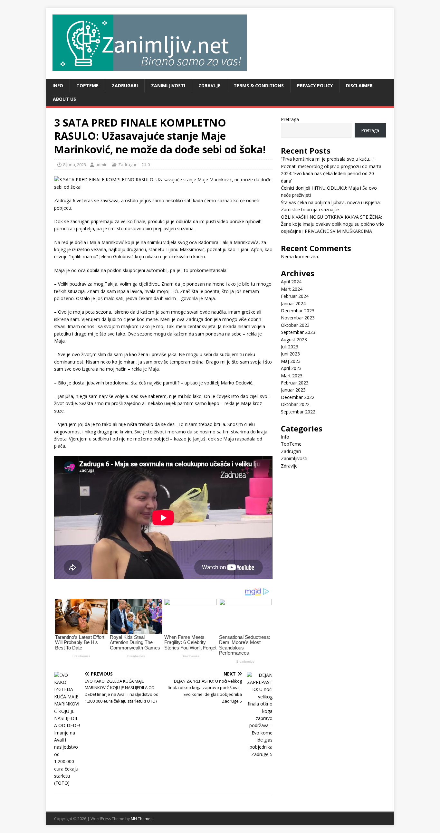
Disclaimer (359, 85)
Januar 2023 (293, 390)
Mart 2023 (291, 376)
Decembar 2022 (297, 397)
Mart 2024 (291, 289)
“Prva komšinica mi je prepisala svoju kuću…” (327, 159)
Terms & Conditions (259, 85)
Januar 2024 (293, 303)
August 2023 (294, 339)
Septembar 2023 (298, 332)
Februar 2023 (295, 383)
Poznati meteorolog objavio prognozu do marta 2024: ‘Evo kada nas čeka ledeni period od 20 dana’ (331, 173)
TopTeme (87, 85)
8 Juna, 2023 (74, 164)
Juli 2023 (289, 347)
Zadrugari (125, 85)
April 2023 (291, 368)
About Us (64, 99)
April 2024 (291, 282)
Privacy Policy (315, 85)
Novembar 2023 (298, 318)
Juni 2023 (290, 354)
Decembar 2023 (297, 311)
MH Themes (141, 818)
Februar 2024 (295, 296)
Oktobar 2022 (295, 404)
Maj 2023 (291, 361)
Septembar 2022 (298, 412)
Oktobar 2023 (295, 325)
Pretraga (290, 119)
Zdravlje (209, 85)
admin (101, 164)
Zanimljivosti (168, 85)
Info (58, 85)
